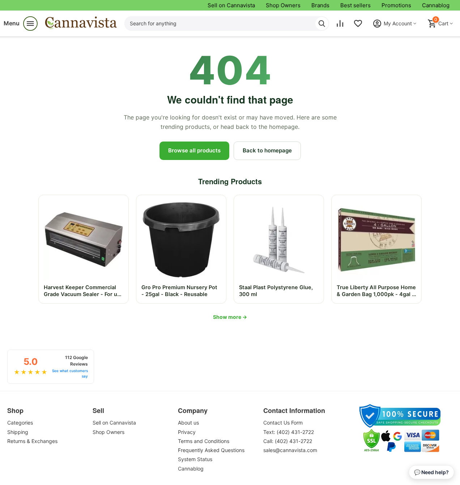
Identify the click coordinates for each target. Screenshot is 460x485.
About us (188, 422)
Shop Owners (283, 5)
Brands (320, 5)
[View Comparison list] (340, 23)
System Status (195, 459)
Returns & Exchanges (32, 441)
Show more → (230, 317)
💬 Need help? (431, 472)
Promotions (396, 5)
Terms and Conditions (203, 441)
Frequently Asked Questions (211, 450)
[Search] (321, 23)
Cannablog (436, 5)
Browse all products (194, 150)
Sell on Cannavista (231, 5)
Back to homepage (267, 150)
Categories (20, 422)
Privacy (187, 432)
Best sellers (355, 5)
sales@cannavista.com (290, 450)
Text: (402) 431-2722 (288, 432)
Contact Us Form (283, 422)
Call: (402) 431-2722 (287, 441)
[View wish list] (358, 23)
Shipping (17, 432)
